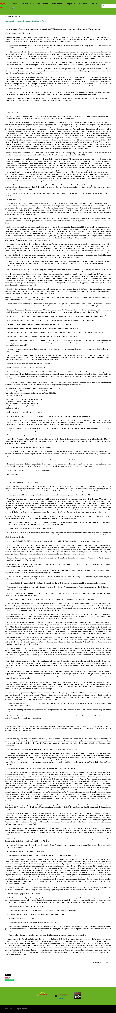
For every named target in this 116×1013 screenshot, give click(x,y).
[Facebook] (13, 8)
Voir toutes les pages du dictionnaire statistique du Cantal (25, 21)
